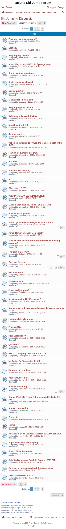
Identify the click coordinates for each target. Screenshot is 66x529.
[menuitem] (8, 7)
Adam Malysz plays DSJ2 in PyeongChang (29, 64)
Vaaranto (22, 118)
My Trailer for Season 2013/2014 (24, 361)
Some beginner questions (21, 73)
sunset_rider (23, 436)
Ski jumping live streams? (21, 107)
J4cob (21, 41)
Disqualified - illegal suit (20, 100)
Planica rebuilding (17, 386)
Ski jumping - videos (18, 55)
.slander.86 (23, 164)
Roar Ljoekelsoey (17, 336)
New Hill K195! (15, 281)
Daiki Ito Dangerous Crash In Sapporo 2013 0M (31, 460)
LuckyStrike (23, 301)
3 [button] (38, 28)
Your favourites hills (18, 378)
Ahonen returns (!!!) (18, 408)
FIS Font (12, 161)
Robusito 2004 (24, 147)
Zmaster (22, 410)
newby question (16, 91)
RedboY (22, 254)
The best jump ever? (18, 252)
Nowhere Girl (24, 372)
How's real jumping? (18, 290)
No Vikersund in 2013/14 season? (24, 299)
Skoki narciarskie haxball (20, 82)
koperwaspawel (25, 84)
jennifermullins (24, 58)
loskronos (22, 173)
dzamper (22, 329)
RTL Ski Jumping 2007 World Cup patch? (29, 353)
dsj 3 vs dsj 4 (15, 134)
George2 (22, 67)
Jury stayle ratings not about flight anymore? (30, 468)
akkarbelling (23, 155)
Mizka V (22, 462)
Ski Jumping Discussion (17, 18)
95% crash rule (15, 272)
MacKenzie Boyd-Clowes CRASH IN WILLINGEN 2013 (34, 434)
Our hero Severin (16, 262)
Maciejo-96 (23, 127)
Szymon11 (23, 181)
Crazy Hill (13, 417)
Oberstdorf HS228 (17, 188)
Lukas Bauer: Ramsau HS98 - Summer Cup (29, 205)
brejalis (21, 198)
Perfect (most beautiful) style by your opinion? (31, 222)
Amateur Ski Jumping (19, 170)
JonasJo (22, 454)
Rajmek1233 (23, 313)
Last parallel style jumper (21, 319)
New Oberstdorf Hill (18, 125)
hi (9, 179)
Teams (11, 425)
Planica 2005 (14, 327)
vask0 (21, 50)
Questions (13, 344)
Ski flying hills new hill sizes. (23, 116)
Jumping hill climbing (19, 370)
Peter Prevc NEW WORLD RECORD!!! (26, 196)
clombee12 (23, 292)
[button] (42, 29)
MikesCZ (22, 136)
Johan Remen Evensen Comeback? (26, 233)
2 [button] (35, 28)
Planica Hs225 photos (19, 213)
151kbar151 (23, 321)
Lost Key (12, 48)
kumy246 (22, 75)
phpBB (24, 523)
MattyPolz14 (23, 225)
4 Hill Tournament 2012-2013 (22, 475)
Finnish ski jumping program (23, 153)
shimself (22, 93)
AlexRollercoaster (25, 284)
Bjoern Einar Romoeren (20, 451)
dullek (21, 110)
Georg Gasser (24, 275)
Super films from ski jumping (23, 442)
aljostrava (22, 102)
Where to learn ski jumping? (22, 39)
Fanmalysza (23, 356)
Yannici (21, 264)
